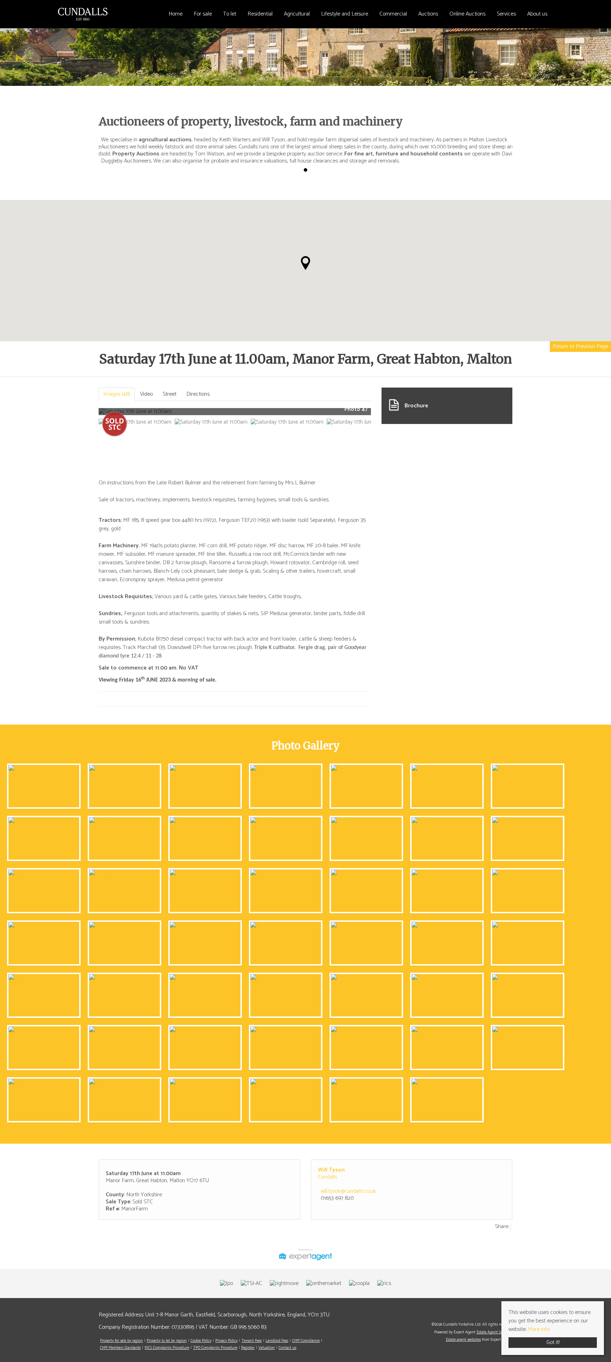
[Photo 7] (19, 820)
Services (506, 14)
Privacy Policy (226, 1341)
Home (175, 14)
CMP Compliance (306, 1341)
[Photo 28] (425, 925)
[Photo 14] (504, 820)
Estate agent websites (463, 1340)
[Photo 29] (505, 925)
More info (538, 1329)
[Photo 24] (183, 925)
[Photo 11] (343, 820)
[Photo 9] (181, 820)
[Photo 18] (262, 873)
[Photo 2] (181, 768)
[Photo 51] (101, 1082)
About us (537, 14)
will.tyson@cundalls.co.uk (348, 1191)
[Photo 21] (504, 873)
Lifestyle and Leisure (344, 14)
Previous (88, 414)
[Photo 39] (102, 1029)
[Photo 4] (342, 768)
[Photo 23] (102, 925)
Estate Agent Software (494, 1332)
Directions (198, 394)
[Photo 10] (263, 820)
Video (146, 394)
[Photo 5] (423, 768)
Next (385, 414)
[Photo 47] (21, 768)
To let (229, 14)
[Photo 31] (101, 977)
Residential (260, 14)
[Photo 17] (182, 873)
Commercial (393, 14)
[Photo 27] (344, 925)
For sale (203, 14)
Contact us (287, 1348)
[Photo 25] (263, 925)
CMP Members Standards (120, 1348)
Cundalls (327, 1177)
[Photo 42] (344, 1029)
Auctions (428, 14)
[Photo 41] (262, 1029)
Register (248, 1348)
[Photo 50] (425, 1082)
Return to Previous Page (580, 346)
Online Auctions (467, 14)
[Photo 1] (100, 768)
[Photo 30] (21, 977)
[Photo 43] (425, 1029)
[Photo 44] (505, 1029)
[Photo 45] (21, 1082)
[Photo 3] (262, 768)
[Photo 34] (263, 977)
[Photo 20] (425, 873)
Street (169, 394)
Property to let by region (167, 1341)
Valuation (266, 1348)
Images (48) (116, 394)
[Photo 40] (183, 1029)
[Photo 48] (263, 1082)
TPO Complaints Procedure (215, 1348)
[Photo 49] (344, 1082)
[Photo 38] (21, 1029)
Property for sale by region (121, 1341)
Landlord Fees (277, 1341)
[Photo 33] (183, 977)
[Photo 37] (505, 977)
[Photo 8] (100, 820)
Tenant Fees (252, 1341)
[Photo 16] (101, 873)
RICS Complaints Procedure (167, 1348)
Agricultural (297, 14)
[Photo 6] (504, 768)
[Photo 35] (344, 977)
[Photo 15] (20, 873)
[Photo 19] (343, 873)
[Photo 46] (183, 1082)
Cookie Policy (201, 1341)
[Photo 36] (425, 977)
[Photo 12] (424, 820)
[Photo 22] (21, 925)
